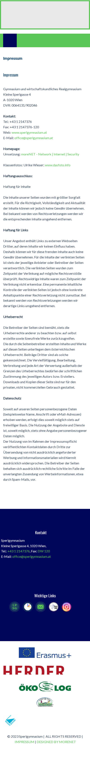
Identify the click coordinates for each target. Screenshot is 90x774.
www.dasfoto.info (58, 165)
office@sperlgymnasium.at (33, 138)
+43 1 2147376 (19, 551)
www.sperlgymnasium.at (29, 132)
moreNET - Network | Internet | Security (50, 154)
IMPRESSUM (24, 742)
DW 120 (44, 551)
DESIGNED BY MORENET (56, 742)
